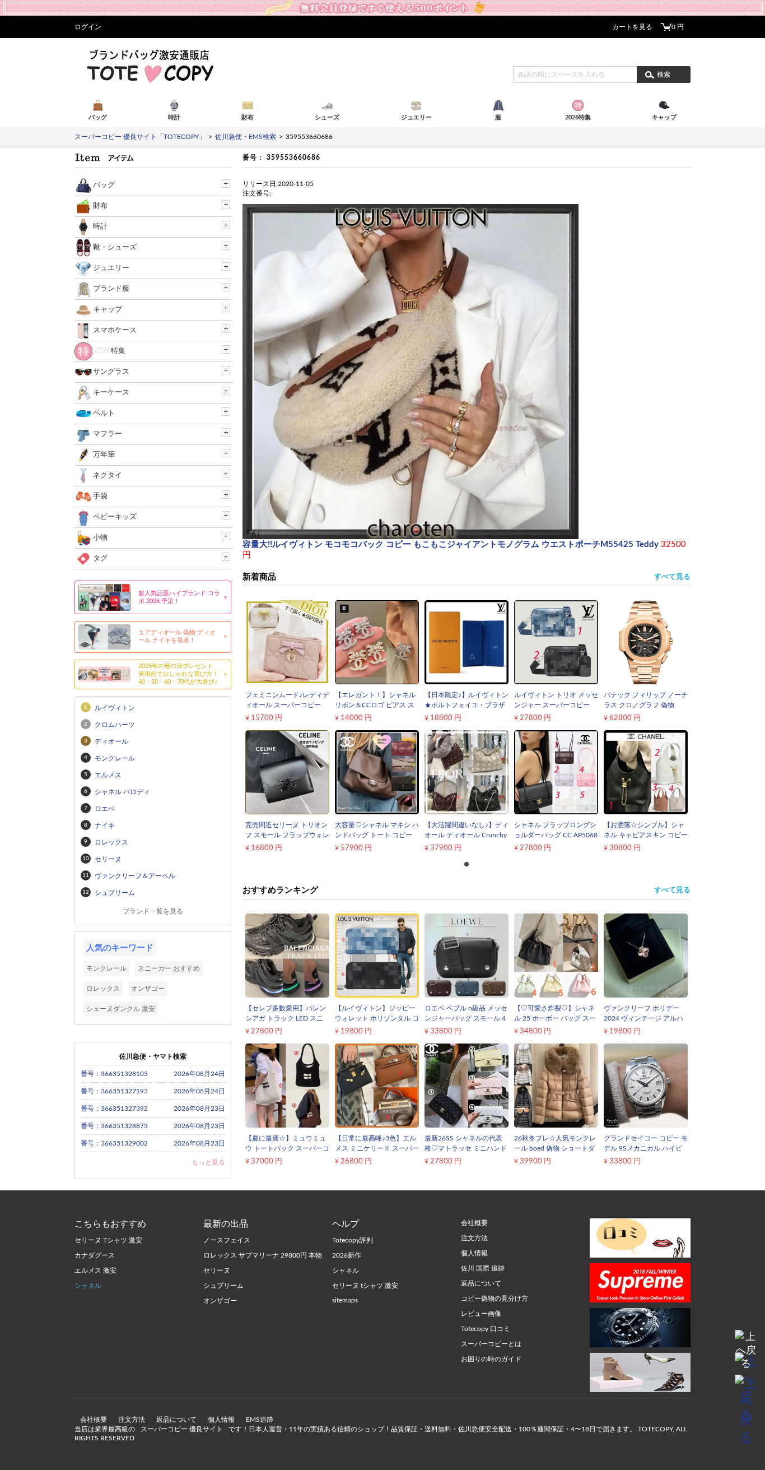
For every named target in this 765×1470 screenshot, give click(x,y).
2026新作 (346, 1255)
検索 (663, 74)
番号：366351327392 (114, 1108)
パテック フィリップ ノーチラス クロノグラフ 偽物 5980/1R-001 (646, 705)
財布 (100, 206)
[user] (382, 4)
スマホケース (115, 330)
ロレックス (103, 988)
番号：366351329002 (114, 1143)
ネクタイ (107, 475)
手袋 (100, 496)
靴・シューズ (115, 247)
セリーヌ (216, 1270)
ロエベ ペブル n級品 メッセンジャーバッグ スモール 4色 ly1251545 (466, 1018)
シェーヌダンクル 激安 (120, 1008)
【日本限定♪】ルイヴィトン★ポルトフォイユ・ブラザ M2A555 (467, 705)
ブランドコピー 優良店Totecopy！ (149, 65)
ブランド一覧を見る (153, 911)
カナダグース (94, 1255)
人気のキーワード (119, 948)
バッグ (104, 185)
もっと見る (208, 1162)
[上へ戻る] (746, 1341)
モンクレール (106, 968)
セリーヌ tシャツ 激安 (365, 1285)
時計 (100, 226)
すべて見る (672, 577)
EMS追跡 (259, 1419)
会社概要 (93, 1419)
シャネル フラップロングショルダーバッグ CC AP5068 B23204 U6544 (556, 835)
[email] (746, 1363)
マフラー (107, 434)
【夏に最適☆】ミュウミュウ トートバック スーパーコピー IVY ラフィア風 (287, 1148)
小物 (100, 537)
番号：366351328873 (114, 1126)
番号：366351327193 (114, 1091)
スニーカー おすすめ (169, 968)
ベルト (104, 413)
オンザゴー (148, 988)
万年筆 (104, 454)
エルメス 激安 (95, 1270)
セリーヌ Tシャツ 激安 (108, 1240)
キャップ (107, 309)
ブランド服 (111, 289)
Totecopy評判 (352, 1240)
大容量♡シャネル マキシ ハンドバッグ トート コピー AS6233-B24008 (377, 835)
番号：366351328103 (114, 1073)
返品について (176, 1419)
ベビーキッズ (115, 517)
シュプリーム (223, 1285)
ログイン (87, 27)
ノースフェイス (226, 1240)
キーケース (111, 392)
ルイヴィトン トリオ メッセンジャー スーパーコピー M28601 (556, 705)
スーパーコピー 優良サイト (182, 1429)
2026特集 (109, 351)
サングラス (111, 371)
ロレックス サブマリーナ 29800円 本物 (262, 1255)
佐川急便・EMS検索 (245, 136)
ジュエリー (111, 268)
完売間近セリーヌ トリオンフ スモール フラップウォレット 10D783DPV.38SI (287, 835)
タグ (100, 558)
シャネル (87, 1285)
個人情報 (221, 1419)
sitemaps (345, 1300)
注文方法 (131, 1419)
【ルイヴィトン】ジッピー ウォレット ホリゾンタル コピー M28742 (377, 1018)
